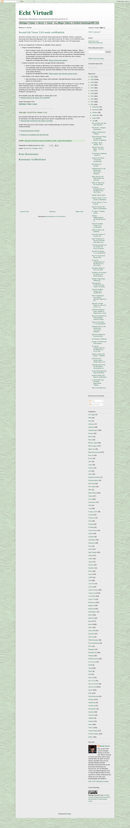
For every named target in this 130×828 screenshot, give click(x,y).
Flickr (90, 521)
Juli (93, 121)
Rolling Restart (93, 659)
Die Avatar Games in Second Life (98, 235)
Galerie (90, 533)
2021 (92, 77)
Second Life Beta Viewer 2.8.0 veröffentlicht (97, 291)
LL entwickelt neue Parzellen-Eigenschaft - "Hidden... (98, 382)
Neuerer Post (24, 211)
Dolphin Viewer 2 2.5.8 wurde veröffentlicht (99, 198)
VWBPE (90, 718)
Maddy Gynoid (105, 746)
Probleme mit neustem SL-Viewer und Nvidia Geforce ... (99, 274)
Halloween (91, 543)
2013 (92, 99)
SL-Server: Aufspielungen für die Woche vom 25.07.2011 (98, 189)
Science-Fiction (93, 684)
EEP (89, 490)
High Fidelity (92, 552)
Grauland (91, 536)
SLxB (90, 668)
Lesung (90, 587)
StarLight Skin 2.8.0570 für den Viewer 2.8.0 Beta (37, 121)
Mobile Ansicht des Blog (96, 58)
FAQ (89, 505)
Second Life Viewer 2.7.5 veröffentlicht (98, 252)
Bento (90, 440)
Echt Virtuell (36, 12)
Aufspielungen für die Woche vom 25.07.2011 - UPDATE (99, 171)
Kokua (90, 571)
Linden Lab (92, 593)
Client (90, 474)
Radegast (91, 649)
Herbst (90, 549)
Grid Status (92, 540)
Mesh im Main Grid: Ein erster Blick (98, 183)
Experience (92, 502)
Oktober (95, 112)
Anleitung (91, 427)
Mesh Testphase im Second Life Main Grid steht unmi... (98, 240)
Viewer (40, 148)
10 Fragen (91, 414)
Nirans (90, 627)
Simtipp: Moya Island (98, 195)
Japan (90, 562)
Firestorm (91, 518)
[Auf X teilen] (54, 146)
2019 (92, 82)
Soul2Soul (91, 705)
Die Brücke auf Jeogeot (96, 165)
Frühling (91, 527)
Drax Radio (92, 486)
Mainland (91, 609)
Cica (89, 471)
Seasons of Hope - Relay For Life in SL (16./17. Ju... (99, 305)
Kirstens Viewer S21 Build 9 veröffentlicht (99, 207)
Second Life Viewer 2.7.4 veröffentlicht (98, 323)
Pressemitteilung (93, 643)
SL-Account (92, 662)
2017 (92, 88)
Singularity (91, 702)
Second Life (27, 148)
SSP (89, 674)
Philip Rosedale (93, 640)
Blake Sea (91, 449)
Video (90, 724)
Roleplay (91, 655)
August (94, 118)
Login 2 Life (92, 599)
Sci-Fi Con (91, 680)
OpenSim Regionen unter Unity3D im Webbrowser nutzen (99, 311)
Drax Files (91, 483)
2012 (92, 102)
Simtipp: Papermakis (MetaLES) (98, 279)
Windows (22, 104)
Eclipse (90, 496)
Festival (90, 515)
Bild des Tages (93, 443)
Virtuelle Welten (93, 734)
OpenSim (91, 634)
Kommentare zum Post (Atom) (56, 216)
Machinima (91, 602)
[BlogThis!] (52, 146)
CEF (89, 461)
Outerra (90, 637)
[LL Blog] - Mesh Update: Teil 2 (97, 143)
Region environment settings (58, 60)
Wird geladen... (93, 67)
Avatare (90, 433)
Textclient (91, 715)
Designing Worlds (94, 477)
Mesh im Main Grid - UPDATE (98, 230)
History (90, 555)
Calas (90, 465)
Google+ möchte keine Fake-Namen (99, 342)
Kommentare (95, 404)
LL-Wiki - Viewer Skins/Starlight (62, 140)
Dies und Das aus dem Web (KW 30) (99, 124)
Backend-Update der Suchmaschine (98, 335)
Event (90, 499)
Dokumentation (93, 480)
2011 (92, 104)
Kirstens (91, 565)
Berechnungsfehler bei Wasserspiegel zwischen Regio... (99, 317)
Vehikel (90, 721)
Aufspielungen (93, 430)
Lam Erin (91, 583)
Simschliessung (93, 696)
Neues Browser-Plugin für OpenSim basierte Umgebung (99, 138)
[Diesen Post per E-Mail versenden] (50, 146)
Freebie (90, 524)
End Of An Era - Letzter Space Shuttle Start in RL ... (99, 360)
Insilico (90, 558)
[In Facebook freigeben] (56, 146)
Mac (29, 104)
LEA (89, 580)
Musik (90, 621)
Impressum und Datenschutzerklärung (95, 42)
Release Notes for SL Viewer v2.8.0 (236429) (35, 97)
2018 (92, 85)
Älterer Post (79, 211)
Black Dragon (92, 446)
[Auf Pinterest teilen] (58, 146)
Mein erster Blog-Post (99, 388)
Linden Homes (93, 590)
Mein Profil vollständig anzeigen (98, 781)
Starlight (35, 148)
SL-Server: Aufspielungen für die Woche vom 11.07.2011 (98, 348)
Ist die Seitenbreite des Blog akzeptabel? (99, 371)
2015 (92, 93)
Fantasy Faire (92, 511)
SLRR (90, 665)
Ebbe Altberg (92, 493)
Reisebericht (92, 652)
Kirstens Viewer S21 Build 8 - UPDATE (98, 355)
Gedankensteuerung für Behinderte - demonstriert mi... (98, 366)
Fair (89, 508)
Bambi (90, 436)
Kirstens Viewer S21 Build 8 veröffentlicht (99, 376)
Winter (90, 737)
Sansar (90, 677)
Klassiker (91, 568)
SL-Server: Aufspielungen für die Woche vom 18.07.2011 (98, 262)
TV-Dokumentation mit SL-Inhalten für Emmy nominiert (99, 246)
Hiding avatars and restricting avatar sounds (63, 73)
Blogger (68, 814)
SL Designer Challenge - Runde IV (99, 154)
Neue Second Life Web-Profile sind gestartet (98, 178)
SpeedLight (92, 709)
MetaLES (91, 618)
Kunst (90, 574)
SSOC (90, 671)
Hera (90, 546)
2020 (92, 79)
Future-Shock (92, 530)
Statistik (90, 712)
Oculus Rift (91, 630)
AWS (89, 418)
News (90, 624)
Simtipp (90, 699)
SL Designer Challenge (99, 339)
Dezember (95, 107)
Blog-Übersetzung (94, 452)
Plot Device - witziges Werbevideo (99, 128)
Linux (35, 104)
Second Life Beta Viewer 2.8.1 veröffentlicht (97, 225)
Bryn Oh (91, 455)
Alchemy (91, 424)
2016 (92, 90)
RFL (89, 646)
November (95, 109)
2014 (92, 96)
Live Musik (91, 596)
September (96, 115)
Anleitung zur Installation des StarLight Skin (35, 134)
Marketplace (92, 612)
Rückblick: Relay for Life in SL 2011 (98, 269)
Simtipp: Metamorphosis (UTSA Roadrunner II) (99, 218)
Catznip (90, 468)
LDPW (90, 577)
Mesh (90, 615)
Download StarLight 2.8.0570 (30, 130)
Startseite (52, 211)
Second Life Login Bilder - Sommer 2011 (98, 149)
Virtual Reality (92, 731)
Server (90, 690)
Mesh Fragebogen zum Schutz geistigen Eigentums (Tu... (99, 298)
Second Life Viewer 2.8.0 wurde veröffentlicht (98, 159)
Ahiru (90, 421)
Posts (93, 401)
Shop (90, 693)
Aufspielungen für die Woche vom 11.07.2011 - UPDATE (99, 329)
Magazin (91, 605)
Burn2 (90, 458)
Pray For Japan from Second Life (98, 256)
